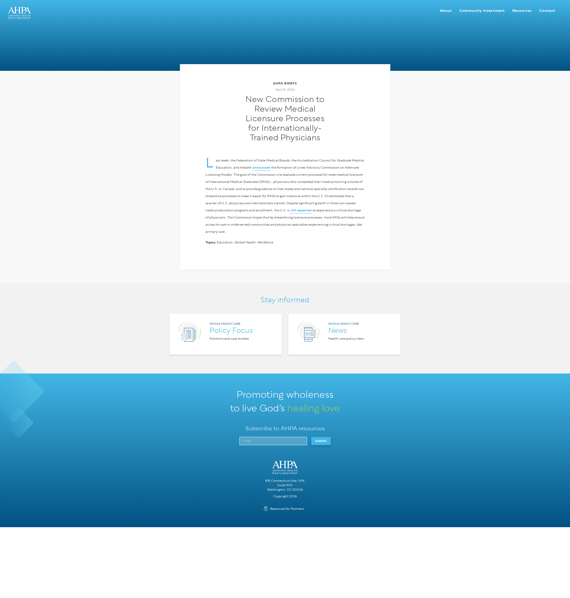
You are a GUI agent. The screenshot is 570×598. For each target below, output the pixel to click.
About (446, 10)
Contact (547, 10)
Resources (522, 10)
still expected (301, 210)
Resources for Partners (287, 508)
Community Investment (482, 10)
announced (261, 167)
